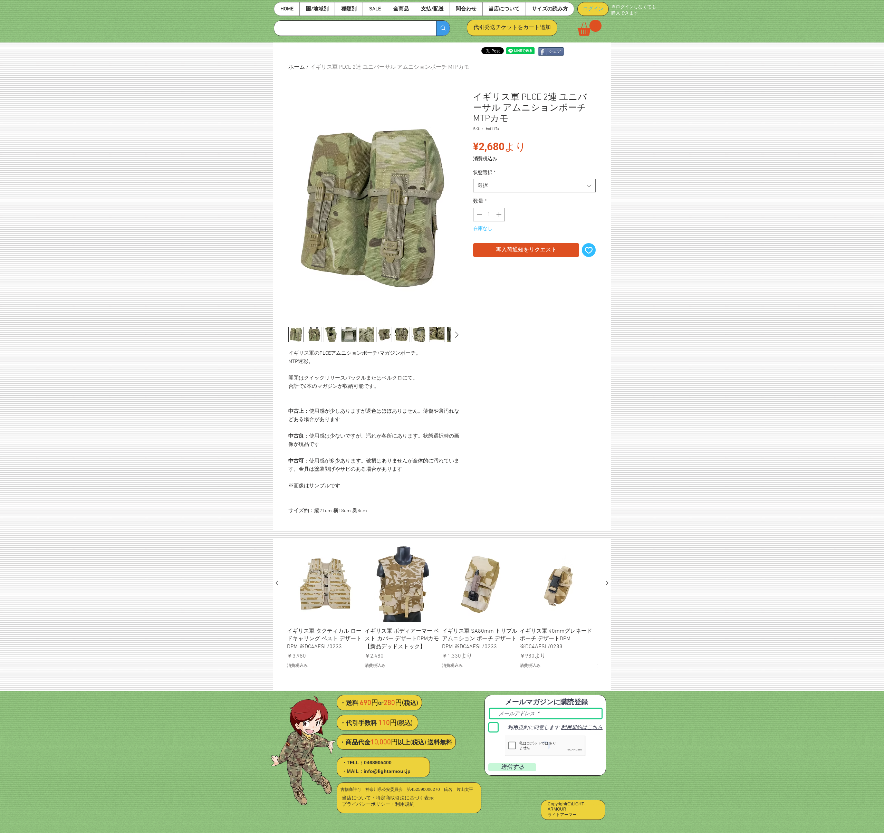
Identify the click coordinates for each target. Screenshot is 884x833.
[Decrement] (478, 214)
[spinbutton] (489, 214)
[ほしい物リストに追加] (589, 250)
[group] (442, 614)
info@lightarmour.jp (387, 771)
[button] (317, 9)
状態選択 (484, 173)
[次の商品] (607, 583)
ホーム (296, 67)
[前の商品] (277, 583)
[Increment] (499, 214)
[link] (589, 28)
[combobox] (534, 185)
